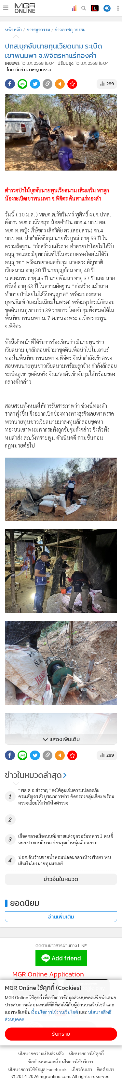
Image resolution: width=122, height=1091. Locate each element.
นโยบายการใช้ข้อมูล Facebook (37, 1069)
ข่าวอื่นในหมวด (61, 879)
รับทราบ (61, 1034)
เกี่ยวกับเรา (82, 1069)
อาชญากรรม (38, 29)
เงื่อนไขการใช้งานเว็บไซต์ (54, 1012)
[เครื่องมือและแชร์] (118, 8)
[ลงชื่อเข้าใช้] (107, 8)
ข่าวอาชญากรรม (70, 29)
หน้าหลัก (13, 29)
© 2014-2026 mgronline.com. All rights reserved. (61, 1076)
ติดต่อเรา (105, 1069)
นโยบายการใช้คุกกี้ (86, 1053)
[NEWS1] (95, 8)
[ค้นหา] (83, 8)
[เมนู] (5, 8)
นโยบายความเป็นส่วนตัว (41, 1053)
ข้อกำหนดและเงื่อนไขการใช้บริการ (60, 1061)
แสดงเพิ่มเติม (64, 739)
